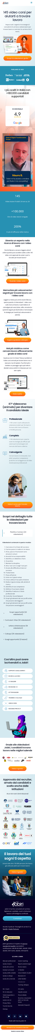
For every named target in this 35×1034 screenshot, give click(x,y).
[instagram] (15, 1016)
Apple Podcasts (14, 929)
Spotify (5, 929)
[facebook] (9, 1016)
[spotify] (26, 1016)
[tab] (17, 533)
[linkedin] (20, 1016)
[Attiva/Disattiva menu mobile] (31, 2)
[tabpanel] (17, 573)
